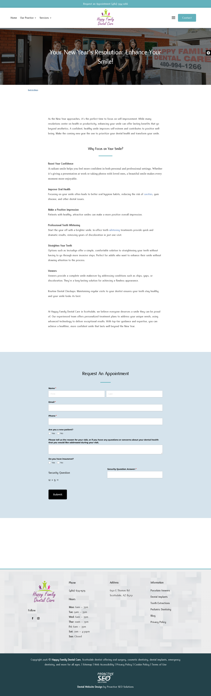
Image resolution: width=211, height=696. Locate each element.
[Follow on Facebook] (32, 618)
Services (44, 17)
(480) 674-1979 (77, 590)
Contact (187, 17)
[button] (208, 52)
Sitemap (87, 664)
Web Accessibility (104, 664)
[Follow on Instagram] (38, 618)
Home (14, 17)
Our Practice (27, 17)
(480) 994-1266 (119, 3)
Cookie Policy (141, 664)
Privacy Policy (124, 664)
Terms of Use (159, 664)
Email (57, 402)
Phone (57, 416)
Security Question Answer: (126, 469)
